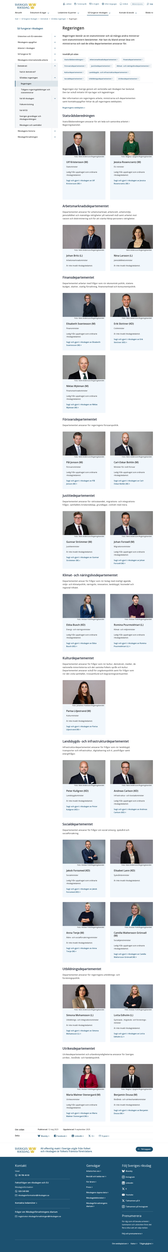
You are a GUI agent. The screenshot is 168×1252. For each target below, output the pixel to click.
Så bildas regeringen (58, 19)
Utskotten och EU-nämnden (30, 36)
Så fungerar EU (24, 54)
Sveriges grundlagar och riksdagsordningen (30, 117)
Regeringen (26, 83)
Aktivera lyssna (137, 4)
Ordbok (125, 4)
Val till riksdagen (27, 98)
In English (95, 4)
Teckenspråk (82, 4)
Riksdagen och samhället (31, 125)
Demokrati (44, 19)
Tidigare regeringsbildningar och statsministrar (35, 91)
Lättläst (69, 4)
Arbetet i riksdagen (26, 48)
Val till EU (24, 110)
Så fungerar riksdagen (29, 19)
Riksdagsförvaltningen (28, 137)
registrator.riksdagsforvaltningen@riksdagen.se (39, 1216)
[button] (40, 12)
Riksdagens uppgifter (27, 42)
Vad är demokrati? (28, 72)
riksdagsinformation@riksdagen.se (33, 1195)
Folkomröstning (27, 104)
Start (17, 19)
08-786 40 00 (23, 1175)
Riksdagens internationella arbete (33, 60)
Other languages (111, 4)
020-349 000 (23, 1191)
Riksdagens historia (26, 131)
